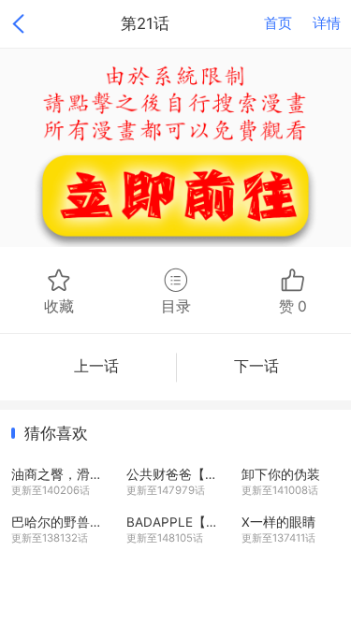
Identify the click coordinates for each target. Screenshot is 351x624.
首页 (278, 23)
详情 (327, 23)
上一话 (96, 366)
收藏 (59, 305)
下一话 (256, 366)
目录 (176, 305)
